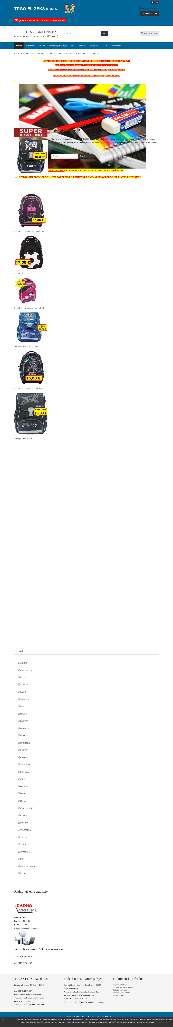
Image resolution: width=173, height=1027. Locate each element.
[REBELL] (22, 815)
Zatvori (7, 1019)
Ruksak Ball (19, 273)
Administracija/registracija (58, 46)
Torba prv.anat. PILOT (23, 439)
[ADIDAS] (22, 663)
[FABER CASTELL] (26, 728)
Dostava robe (118, 995)
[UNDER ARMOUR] (26, 866)
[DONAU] (22, 706)
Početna (19, 46)
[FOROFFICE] (24, 743)
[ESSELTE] (23, 721)
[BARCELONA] (25, 670)
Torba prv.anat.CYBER (23, 177)
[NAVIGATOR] (24, 765)
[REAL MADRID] (25, 808)
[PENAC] (22, 794)
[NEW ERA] (23, 772)
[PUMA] (22, 801)
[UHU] (21, 859)
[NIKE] (21, 779)
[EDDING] (22, 714)
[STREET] (22, 837)
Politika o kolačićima (121, 993)
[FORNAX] (23, 735)
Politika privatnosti (161, 1022)
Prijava (155, 2)
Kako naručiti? (117, 46)
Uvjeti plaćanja (94, 46)
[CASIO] (22, 692)
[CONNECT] (23, 699)
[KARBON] (23, 757)
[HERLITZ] (23, 750)
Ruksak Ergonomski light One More (28, 388)
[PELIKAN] (23, 786)
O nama (105, 46)
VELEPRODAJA (148, 13)
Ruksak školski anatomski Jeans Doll (29, 308)
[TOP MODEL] (24, 852)
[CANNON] (23, 685)
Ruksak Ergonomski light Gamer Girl (29, 231)
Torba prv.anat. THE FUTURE (26, 346)
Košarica (82, 46)
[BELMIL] (22, 677)
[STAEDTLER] (24, 830)
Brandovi (41, 46)
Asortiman (29, 46)
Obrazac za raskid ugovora (123, 987)
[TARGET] (22, 844)
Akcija (73, 46)
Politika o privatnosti (121, 990)
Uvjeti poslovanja (120, 985)
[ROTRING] (23, 823)
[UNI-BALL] (23, 873)
